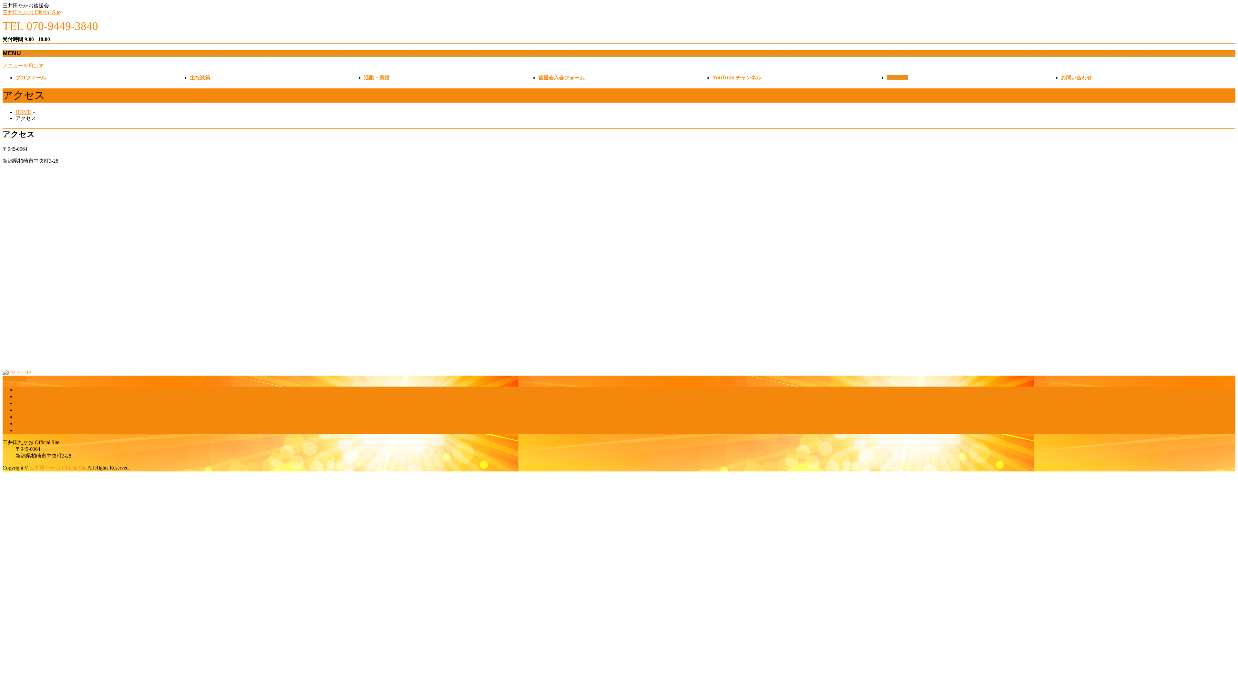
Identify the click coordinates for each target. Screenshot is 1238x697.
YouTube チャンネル (38, 416)
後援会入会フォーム (38, 410)
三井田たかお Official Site (32, 12)
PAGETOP (14, 378)
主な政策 (25, 396)
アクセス (25, 423)
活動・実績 (28, 403)
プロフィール (30, 389)
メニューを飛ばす (23, 65)
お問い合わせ (30, 430)
